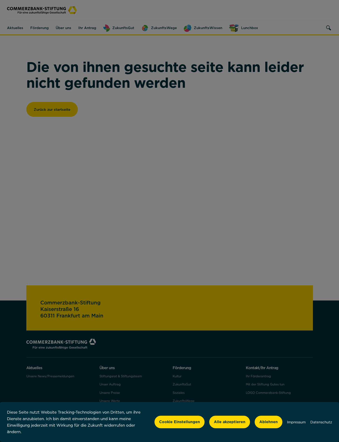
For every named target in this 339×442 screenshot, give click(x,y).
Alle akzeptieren (229, 422)
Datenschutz (321, 422)
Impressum (296, 422)
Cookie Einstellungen (179, 422)
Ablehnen (268, 422)
